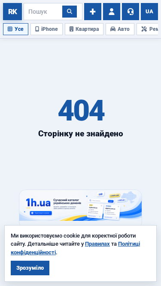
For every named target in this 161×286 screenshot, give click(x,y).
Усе (19, 29)
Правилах (97, 244)
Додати (92, 11)
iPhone (49, 29)
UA (149, 11)
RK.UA (12, 11)
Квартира (87, 29)
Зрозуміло (30, 268)
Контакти (130, 11)
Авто (124, 29)
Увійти (111, 11)
